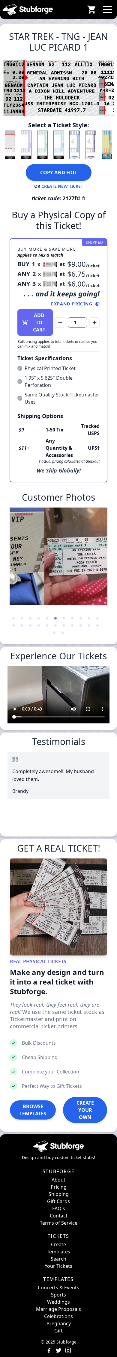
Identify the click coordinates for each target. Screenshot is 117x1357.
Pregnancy (58, 1323)
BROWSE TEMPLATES (33, 1110)
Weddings (58, 1302)
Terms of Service (58, 1223)
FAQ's (58, 1208)
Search (58, 1258)
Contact (59, 1215)
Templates (58, 1251)
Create (58, 1244)
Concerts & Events (58, 1287)
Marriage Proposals (58, 1309)
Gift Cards (58, 1201)
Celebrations (58, 1316)
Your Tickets (58, 1266)
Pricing (59, 1187)
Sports (58, 1294)
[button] (107, 9)
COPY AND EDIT (58, 172)
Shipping (59, 1194)
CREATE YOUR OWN (85, 1109)
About (58, 1179)
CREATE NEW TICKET (62, 186)
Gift (58, 1330)
